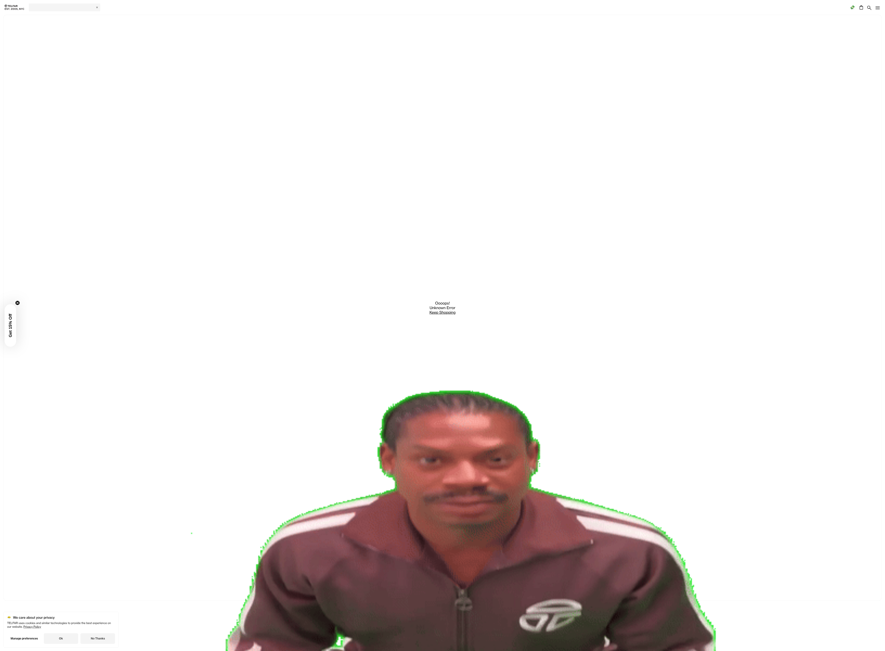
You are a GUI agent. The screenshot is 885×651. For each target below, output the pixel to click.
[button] (10, 325)
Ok (61, 638)
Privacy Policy (32, 626)
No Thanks (98, 638)
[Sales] (852, 7)
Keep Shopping (442, 312)
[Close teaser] (17, 303)
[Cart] (861, 7)
